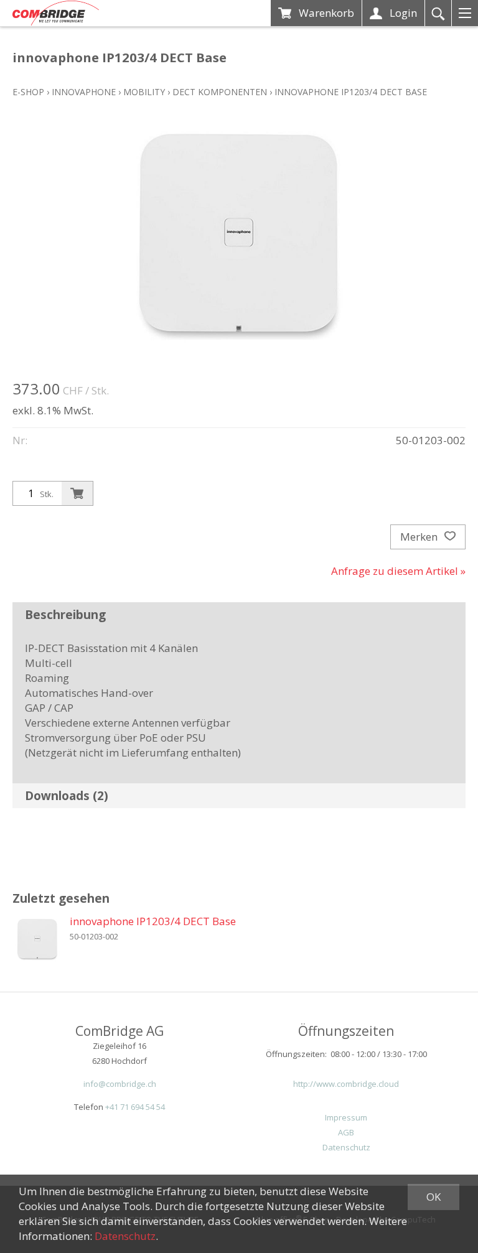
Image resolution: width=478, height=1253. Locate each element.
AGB (346, 1132)
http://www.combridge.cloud (346, 1083)
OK (433, 1197)
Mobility (144, 92)
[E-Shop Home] (55, 13)
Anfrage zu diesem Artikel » (398, 571)
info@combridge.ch (119, 1083)
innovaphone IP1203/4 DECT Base (350, 92)
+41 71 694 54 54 (135, 1106)
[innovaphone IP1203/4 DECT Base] (37, 939)
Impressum (346, 1117)
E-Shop (28, 92)
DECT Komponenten (219, 92)
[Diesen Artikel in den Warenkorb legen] (77, 493)
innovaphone (84, 92)
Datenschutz (346, 1147)
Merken (420, 536)
